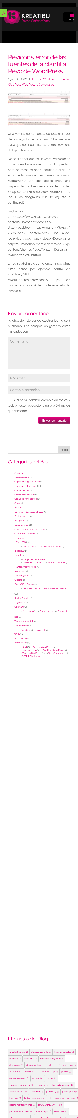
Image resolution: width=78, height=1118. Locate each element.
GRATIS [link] (51, 1078)
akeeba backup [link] (18, 1052)
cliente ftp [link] (30, 1058)
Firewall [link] (43, 1071)
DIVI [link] (24, 647)
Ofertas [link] (18, 580)
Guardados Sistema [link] (24, 533)
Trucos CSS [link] (28, 546)
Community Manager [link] (25, 486)
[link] (3, 13)
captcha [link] (15, 1058)
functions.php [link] (29, 650)
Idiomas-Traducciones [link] (50, 546)
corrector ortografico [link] (51, 1058)
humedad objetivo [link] (62, 1085)
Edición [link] (18, 507)
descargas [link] (16, 1065)
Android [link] (26, 630)
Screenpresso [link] (47, 611)
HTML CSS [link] (20, 542)
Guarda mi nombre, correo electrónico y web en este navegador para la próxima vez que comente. (39, 405)
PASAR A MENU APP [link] (50, 1104)
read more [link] (60, 1111)
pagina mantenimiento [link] (22, 1104)
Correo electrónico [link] (24, 494)
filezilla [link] (29, 1071)
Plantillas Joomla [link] (56, 562)
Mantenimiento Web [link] (25, 567)
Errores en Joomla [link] (31, 562)
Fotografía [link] (19, 520)
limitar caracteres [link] (34, 1098)
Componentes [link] (21, 490)
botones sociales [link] (64, 1052)
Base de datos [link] (21, 477)
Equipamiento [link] (21, 516)
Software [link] (19, 607)
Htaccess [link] (19, 538)
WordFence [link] (20, 638)
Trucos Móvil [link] (21, 625)
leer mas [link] (15, 1098)
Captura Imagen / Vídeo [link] (27, 481)
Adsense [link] (18, 473)
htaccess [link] (43, 1085)
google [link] (37, 1078)
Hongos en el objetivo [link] (21, 1085)
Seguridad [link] (19, 602)
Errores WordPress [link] (44, 79)
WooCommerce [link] (56, 653)
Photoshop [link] (28, 611)
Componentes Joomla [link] (33, 559)
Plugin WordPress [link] (23, 584)
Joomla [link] (18, 555)
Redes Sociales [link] (22, 598)
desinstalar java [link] (35, 1065)
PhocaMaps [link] (43, 1111)
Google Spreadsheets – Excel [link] (29, 529)
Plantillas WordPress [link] (53, 650)
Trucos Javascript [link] (23, 621)
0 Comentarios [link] (45, 84)
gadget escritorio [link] (19, 1078)
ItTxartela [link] (19, 550)
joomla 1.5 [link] (52, 1091)
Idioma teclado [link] (18, 1091)
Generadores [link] (21, 525)
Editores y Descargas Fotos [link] (28, 512)
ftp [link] (55, 1071)
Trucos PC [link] (39, 630)
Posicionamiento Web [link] (55, 588)
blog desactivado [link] (41, 1052)
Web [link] (17, 634)
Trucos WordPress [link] (31, 653)
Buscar (64, 449)
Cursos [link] (18, 503)
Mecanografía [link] (21, 575)
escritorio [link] (69, 1065)
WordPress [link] (28, 84)
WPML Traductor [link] (31, 656)
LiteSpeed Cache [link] (31, 588)
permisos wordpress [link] (20, 1111)
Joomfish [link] (36, 1091)
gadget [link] (66, 1071)
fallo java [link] (15, 1071)
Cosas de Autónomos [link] (25, 499)
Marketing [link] (19, 571)
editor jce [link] (54, 1065)
